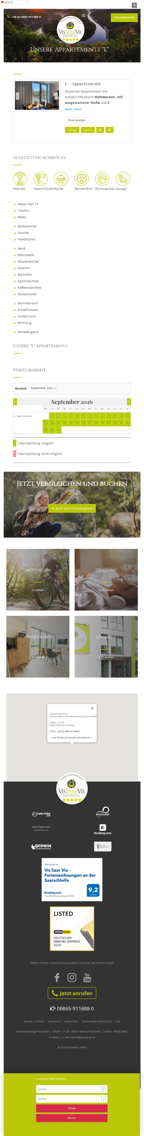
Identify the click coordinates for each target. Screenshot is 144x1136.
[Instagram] (72, 977)
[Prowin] (41, 847)
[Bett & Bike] (41, 814)
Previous (17, 96)
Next (56, 96)
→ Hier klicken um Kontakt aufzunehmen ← (71, 737)
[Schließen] (92, 708)
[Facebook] (57, 977)
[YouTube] (87, 977)
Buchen (88, 129)
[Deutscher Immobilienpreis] (72, 929)
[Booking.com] (103, 829)
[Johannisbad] (103, 847)
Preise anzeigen (77, 120)
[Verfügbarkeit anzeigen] (100, 130)
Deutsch (8, 2)
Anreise (21, 388)
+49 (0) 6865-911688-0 (68, 731)
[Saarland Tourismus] (103, 812)
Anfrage (72, 129)
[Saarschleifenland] (41, 828)
